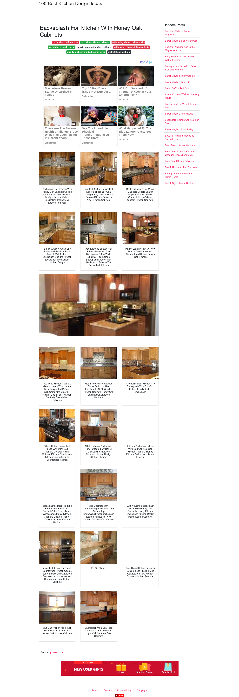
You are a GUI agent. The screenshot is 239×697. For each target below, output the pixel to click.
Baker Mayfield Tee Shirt (177, 82)
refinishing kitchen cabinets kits (128, 42)
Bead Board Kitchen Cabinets (180, 145)
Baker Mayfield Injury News (179, 113)
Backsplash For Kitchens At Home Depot (179, 175)
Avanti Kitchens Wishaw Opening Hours (182, 96)
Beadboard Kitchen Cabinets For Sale (182, 121)
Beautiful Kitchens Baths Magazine (177, 32)
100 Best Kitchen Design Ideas (70, 3)
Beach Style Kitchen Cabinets (180, 183)
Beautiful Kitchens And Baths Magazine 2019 (180, 48)
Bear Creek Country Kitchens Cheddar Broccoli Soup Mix (180, 153)
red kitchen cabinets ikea (65, 42)
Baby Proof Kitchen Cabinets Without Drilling (179, 58)
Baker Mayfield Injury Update (180, 75)
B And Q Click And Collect (178, 88)
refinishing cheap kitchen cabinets (131, 47)
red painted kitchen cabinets (95, 42)
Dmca (95, 690)
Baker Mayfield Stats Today (179, 129)
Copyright (142, 690)
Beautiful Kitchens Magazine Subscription (179, 137)
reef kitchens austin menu (61, 47)
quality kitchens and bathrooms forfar (86, 52)
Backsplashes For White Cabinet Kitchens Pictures (182, 67)
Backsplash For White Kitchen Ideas (180, 105)
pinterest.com (57, 652)
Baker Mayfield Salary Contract (181, 40)
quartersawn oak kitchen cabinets (94, 47)
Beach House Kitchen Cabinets (181, 167)
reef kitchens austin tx (119, 52)
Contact (108, 690)
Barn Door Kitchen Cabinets (179, 161)
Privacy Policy (124, 690)
